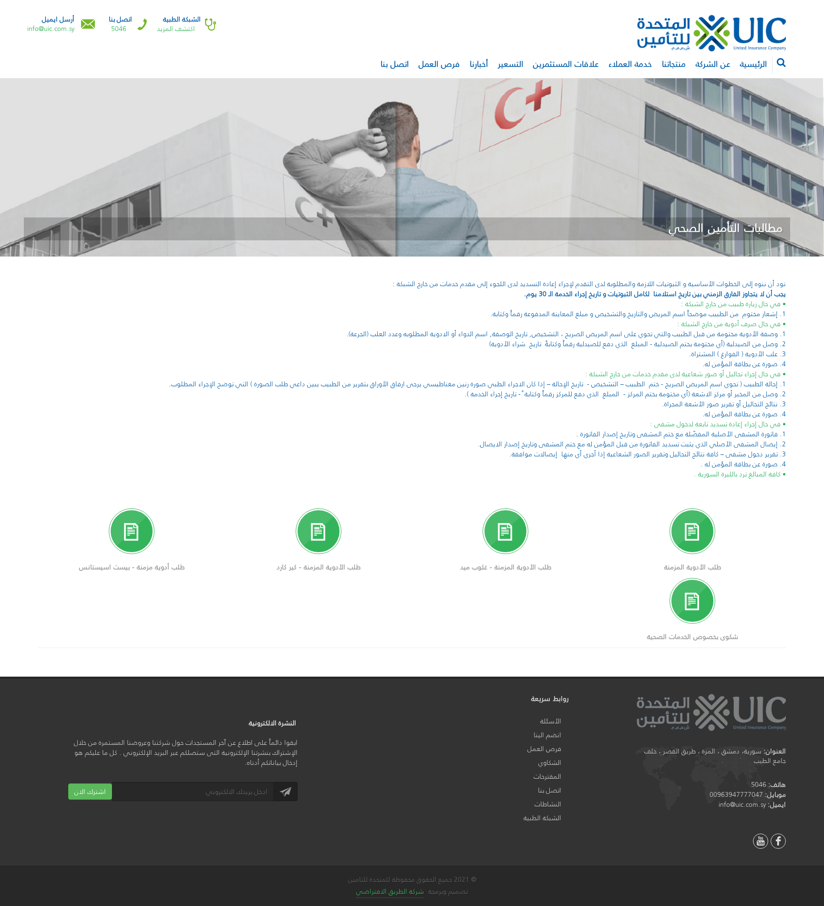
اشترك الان (90, 791)
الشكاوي (549, 763)
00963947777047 (736, 794)
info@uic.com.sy (50, 28)
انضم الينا (547, 735)
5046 (118, 28)
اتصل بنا (549, 790)
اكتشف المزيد (176, 28)
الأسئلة (550, 721)
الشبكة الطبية (542, 818)
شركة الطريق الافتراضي (390, 891)
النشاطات (548, 804)
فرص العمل (544, 749)
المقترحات (547, 777)
